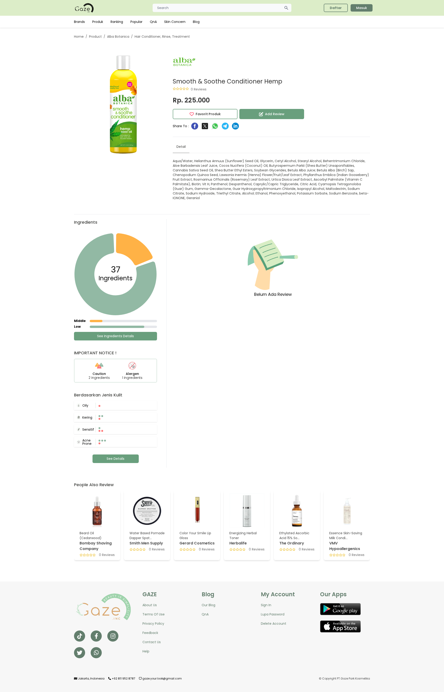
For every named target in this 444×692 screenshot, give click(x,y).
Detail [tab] (181, 146)
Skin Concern (174, 21)
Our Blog (208, 605)
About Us (149, 605)
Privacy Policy (153, 623)
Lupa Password (272, 614)
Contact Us (151, 642)
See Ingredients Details (115, 336)
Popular (136, 21)
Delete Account (273, 623)
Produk (97, 21)
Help (145, 651)
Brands (79, 21)
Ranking (117, 21)
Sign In (266, 605)
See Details (115, 458)
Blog (196, 21)
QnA (153, 21)
